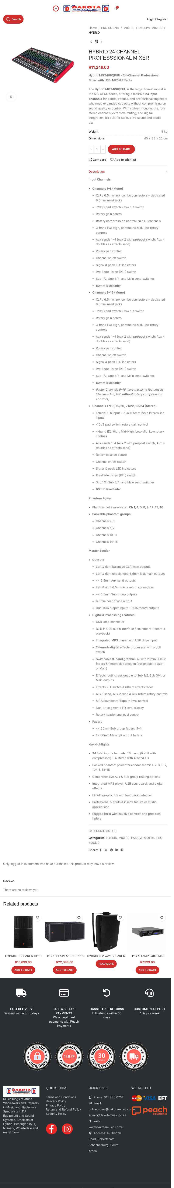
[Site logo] (86, 8)
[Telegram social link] (122, 850)
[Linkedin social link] (116, 850)
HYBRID (94, 32)
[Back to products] (96, 41)
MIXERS (128, 28)
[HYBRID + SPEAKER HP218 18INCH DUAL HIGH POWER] (65, 932)
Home (93, 28)
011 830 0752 (113, 1097)
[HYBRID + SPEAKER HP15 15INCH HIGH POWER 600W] (23, 932)
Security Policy (56, 1113)
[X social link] (106, 850)
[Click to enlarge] (11, 97)
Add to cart (121, 149)
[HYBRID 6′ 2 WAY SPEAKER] (106, 932)
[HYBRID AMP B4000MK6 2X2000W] (148, 932)
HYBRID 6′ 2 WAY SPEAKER (106, 956)
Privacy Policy (55, 1105)
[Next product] (101, 41)
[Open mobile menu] (56, 8)
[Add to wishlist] (37, 917)
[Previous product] (91, 41)
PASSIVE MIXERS (150, 28)
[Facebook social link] (100, 850)
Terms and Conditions (61, 1097)
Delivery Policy (56, 1101)
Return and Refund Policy (63, 1109)
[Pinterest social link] (111, 850)
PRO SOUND (110, 28)
